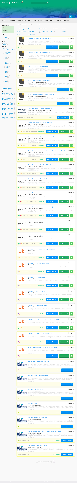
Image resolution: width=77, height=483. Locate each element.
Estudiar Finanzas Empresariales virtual (34, 212)
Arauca (6, 77)
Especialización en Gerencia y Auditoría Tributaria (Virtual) (43, 221)
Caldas (6, 71)
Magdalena (6, 62)
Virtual (4, 43)
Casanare (6, 75)
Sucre (6, 80)
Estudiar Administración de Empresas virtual (35, 58)
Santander (6, 53)
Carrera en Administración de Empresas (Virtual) (40, 52)
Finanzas (29, 28)
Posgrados (6, 38)
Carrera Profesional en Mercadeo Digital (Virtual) (40, 122)
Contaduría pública (42, 28)
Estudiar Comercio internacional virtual (34, 44)
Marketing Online (31, 31)
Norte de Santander (8, 64)
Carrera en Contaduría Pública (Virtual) (38, 66)
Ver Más (3, 118)
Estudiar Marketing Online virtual (33, 128)
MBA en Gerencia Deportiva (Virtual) (37, 445)
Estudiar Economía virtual (32, 184)
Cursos (6, 37)
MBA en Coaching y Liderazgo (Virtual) (38, 375)
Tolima (6, 72)
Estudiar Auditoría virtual (32, 226)
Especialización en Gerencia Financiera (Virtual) (40, 207)
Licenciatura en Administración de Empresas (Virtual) (41, 249)
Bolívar (6, 59)
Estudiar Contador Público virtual (33, 72)
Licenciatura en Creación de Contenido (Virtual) (40, 333)
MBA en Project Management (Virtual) (37, 417)
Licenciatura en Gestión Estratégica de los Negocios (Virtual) (43, 319)
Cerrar (66, 481)
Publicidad (63, 31)
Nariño (6, 68)
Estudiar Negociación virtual (32, 325)
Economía (52, 31)
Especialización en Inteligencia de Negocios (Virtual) (41, 235)
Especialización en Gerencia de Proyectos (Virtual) (41, 108)
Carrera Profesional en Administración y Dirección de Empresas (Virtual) (46, 150)
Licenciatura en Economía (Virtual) (37, 291)
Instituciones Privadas (7, 88)
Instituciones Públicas (7, 89)
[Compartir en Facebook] (67, 16)
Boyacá (6, 54)
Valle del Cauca (7, 52)
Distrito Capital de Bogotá (9, 49)
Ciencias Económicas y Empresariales (26, 24)
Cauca (6, 70)
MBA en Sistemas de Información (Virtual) (38, 361)
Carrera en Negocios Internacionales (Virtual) (39, 38)
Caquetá (6, 82)
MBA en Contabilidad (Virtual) (35, 403)
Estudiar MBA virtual (31, 100)
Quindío (6, 76)
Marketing (63, 28)
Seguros (18, 34)
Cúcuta (7, 66)
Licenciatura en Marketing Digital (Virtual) (38, 263)
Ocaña (7, 67)
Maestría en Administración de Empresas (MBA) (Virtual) (42, 347)
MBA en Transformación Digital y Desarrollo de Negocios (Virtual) (44, 431)
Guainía (6, 81)
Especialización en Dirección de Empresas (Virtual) (41, 193)
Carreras (6, 36)
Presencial (5, 44)
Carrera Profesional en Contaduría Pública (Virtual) (41, 164)
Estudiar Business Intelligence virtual (34, 240)
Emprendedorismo (31, 34)
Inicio (18, 24)
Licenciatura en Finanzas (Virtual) (36, 277)
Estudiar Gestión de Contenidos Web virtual (35, 339)
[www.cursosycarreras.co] (12, 3)
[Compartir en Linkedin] (73, 16)
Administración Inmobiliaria (43, 31)
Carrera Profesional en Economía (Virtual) (38, 179)
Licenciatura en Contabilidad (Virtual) (37, 305)
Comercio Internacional (54, 28)
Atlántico (6, 57)
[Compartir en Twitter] (70, 16)
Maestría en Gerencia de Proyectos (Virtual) (39, 80)
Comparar (71, 38)
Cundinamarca (7, 63)
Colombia (4, 48)
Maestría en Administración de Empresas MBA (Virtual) (42, 94)
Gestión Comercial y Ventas (21, 31)
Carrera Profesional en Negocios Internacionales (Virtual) (42, 136)
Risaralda (6, 61)
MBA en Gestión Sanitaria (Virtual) (36, 389)
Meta (5, 58)
